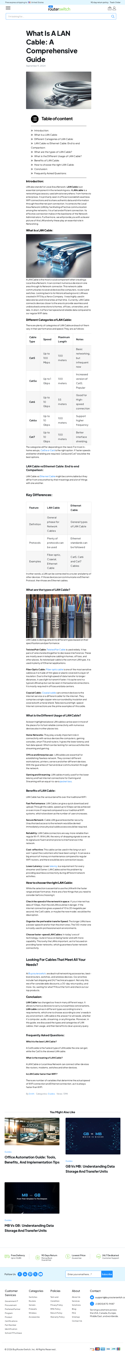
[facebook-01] (20, 1273)
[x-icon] (35, 1273)
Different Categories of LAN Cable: (53, 138)
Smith (31, 1094)
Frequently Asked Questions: (50, 173)
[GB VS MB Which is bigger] (93, 1118)
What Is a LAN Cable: (46, 134)
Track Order (115, 2)
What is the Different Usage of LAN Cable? (58, 156)
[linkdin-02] (25, 1273)
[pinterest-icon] (30, 1273)
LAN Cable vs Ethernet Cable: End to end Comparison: (55, 145)
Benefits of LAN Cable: (47, 160)
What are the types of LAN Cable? (53, 151)
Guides (51, 1094)
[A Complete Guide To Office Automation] (32, 1118)
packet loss (66, 781)
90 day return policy (100, 2)
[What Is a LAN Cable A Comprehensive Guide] (58, 72)
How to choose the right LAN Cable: (54, 164)
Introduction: (41, 130)
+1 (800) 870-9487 (104, 1303)
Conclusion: (41, 168)
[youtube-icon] (40, 1273)
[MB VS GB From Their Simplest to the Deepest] (32, 1183)
